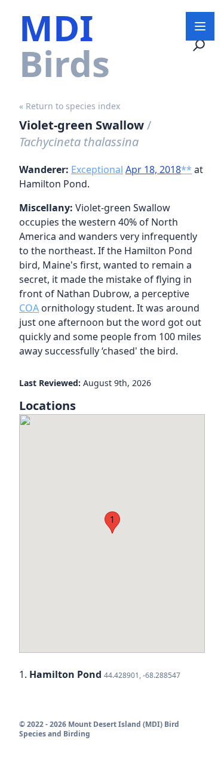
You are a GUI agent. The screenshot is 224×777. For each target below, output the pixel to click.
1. (99, 674)
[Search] (199, 45)
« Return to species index (69, 106)
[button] (112, 522)
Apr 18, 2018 (153, 169)
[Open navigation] (200, 26)
